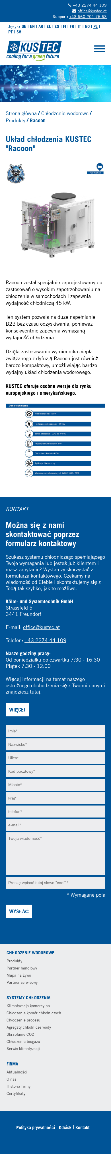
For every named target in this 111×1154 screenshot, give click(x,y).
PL (95, 26)
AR (40, 26)
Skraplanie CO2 (20, 1034)
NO (87, 26)
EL (49, 26)
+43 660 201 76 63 (88, 16)
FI (64, 26)
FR (72, 26)
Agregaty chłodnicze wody (29, 1027)
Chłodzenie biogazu (23, 1041)
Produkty (15, 120)
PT (10, 32)
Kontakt (82, 1127)
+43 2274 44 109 (90, 5)
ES (57, 26)
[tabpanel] (55, 83)
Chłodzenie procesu (23, 1019)
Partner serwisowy (22, 982)
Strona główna (21, 113)
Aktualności (17, 1071)
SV (19, 32)
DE (24, 26)
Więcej (17, 709)
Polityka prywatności (35, 1127)
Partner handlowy (22, 967)
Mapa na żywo (19, 975)
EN (32, 26)
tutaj (35, 691)
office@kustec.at (92, 10)
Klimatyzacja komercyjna (28, 1005)
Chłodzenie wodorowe (65, 113)
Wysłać (19, 911)
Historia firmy (18, 1086)
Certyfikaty (16, 1093)
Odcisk (65, 1127)
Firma (12, 1064)
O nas (11, 1079)
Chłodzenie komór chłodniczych (34, 1012)
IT (79, 26)
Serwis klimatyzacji (23, 1048)
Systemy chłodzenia (28, 997)
